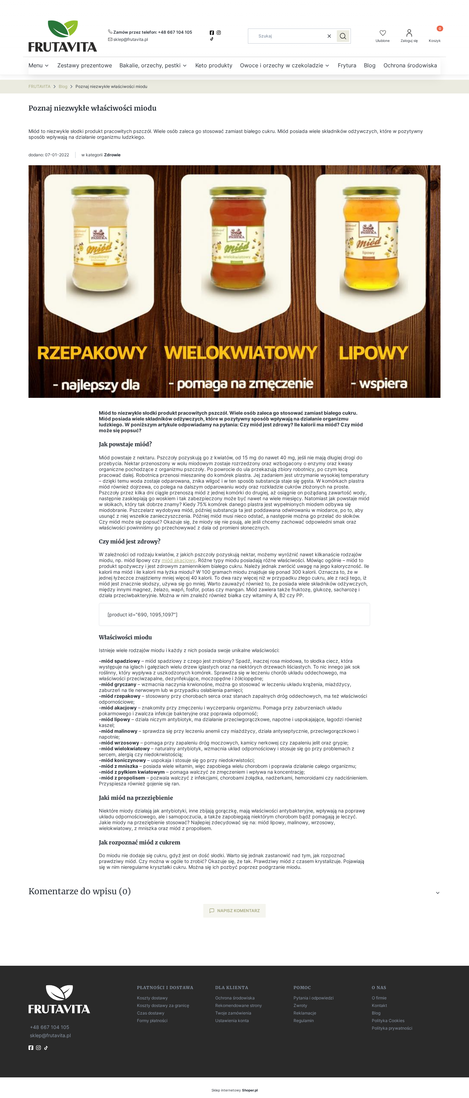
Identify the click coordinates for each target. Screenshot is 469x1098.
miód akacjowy (178, 560)
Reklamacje (305, 1013)
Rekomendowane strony (238, 1005)
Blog (63, 86)
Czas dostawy (150, 1013)
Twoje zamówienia (233, 1013)
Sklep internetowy (234, 1090)
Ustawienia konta (232, 1020)
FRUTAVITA (39, 86)
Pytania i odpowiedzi (314, 997)
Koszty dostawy (152, 997)
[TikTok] (212, 39)
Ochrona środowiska (235, 997)
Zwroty (300, 1005)
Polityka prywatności (392, 1028)
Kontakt (379, 1005)
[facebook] (212, 32)
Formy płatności (152, 1020)
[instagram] (219, 32)
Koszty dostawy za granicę (163, 1005)
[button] (343, 36)
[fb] (31, 1047)
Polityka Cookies (388, 1020)
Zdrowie (112, 154)
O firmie (379, 997)
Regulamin (304, 1020)
